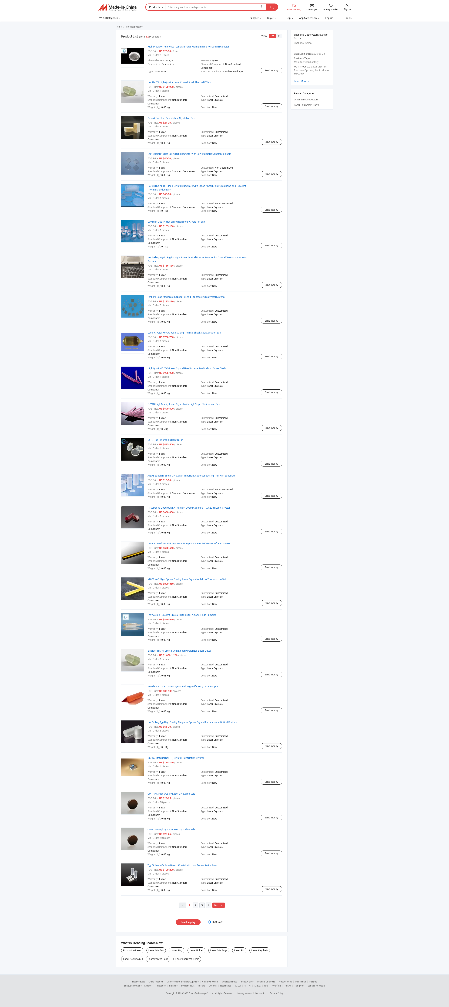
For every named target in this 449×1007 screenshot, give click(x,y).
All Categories (110, 18)
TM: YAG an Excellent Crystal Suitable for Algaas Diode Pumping (182, 615)
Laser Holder (196, 950)
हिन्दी (266, 985)
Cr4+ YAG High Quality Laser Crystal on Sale (171, 793)
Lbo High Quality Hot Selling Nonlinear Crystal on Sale (176, 221)
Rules (348, 18)
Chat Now (217, 922)
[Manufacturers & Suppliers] (117, 7)
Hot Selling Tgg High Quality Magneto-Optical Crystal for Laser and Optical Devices (192, 722)
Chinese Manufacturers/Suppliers (183, 981)
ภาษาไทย (276, 985)
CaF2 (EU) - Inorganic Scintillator (165, 439)
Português (161, 985)
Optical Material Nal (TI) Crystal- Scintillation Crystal (176, 758)
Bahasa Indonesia (316, 985)
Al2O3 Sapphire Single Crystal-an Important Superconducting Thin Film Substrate (191, 475)
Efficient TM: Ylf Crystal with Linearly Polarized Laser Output (180, 650)
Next (218, 905)
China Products (156, 981)
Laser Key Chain (132, 959)
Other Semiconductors (306, 99)
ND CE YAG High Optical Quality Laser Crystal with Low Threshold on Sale (187, 579)
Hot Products (138, 981)
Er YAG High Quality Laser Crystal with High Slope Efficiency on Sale (184, 404)
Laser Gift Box (156, 950)
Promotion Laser (132, 950)
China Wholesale (210, 981)
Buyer (270, 18)
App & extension (308, 18)
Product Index (285, 981)
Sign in (347, 9)
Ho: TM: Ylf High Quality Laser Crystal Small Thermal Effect (179, 82)
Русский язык (187, 985)
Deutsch (213, 985)
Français (173, 985)
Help (288, 18)
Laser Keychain (259, 950)
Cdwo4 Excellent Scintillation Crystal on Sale (171, 118)
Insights (313, 981)
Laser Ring (176, 950)
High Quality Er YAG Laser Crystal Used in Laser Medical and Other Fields (187, 368)
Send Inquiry (271, 70)
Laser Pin (239, 950)
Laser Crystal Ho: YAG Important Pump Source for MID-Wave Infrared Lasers (189, 543)
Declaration (260, 993)
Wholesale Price (229, 981)
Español (148, 985)
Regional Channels (266, 981)
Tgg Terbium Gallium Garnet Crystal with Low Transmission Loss (182, 865)
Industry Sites (247, 981)
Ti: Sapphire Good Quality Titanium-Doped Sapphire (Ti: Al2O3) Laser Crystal (189, 507)
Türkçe (287, 985)
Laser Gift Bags (218, 950)
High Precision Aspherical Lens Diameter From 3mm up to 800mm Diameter (188, 46)
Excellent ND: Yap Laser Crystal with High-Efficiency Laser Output (183, 686)
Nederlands (225, 985)
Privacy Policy (276, 993)
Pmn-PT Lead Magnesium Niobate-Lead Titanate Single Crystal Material (186, 296)
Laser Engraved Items (187, 959)
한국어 (247, 985)
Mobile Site (300, 981)
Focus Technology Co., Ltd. (202, 993)
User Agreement (244, 993)
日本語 (257, 985)
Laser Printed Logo (158, 959)
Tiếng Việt (299, 985)
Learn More (302, 81)
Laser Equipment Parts (306, 105)
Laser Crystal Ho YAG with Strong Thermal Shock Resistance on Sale (184, 332)
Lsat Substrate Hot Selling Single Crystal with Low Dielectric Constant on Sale (189, 153)
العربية (238, 985)
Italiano (201, 985)
